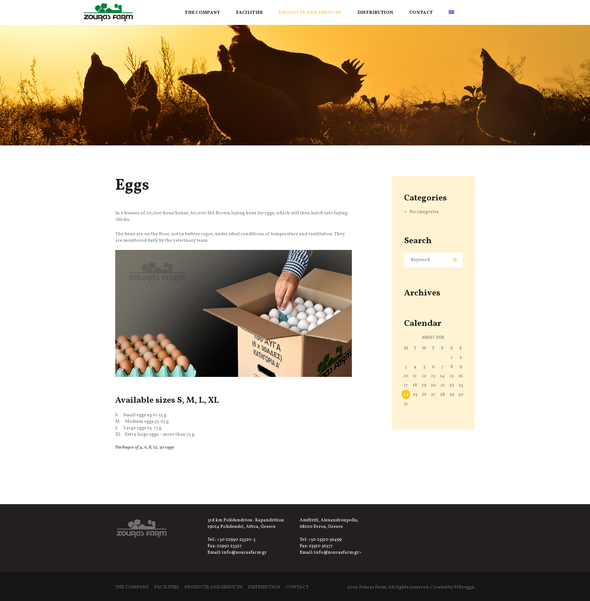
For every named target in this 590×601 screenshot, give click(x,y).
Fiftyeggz (464, 587)
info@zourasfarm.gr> (337, 552)
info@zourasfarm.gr (244, 552)
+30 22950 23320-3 (236, 539)
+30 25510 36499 (325, 539)
